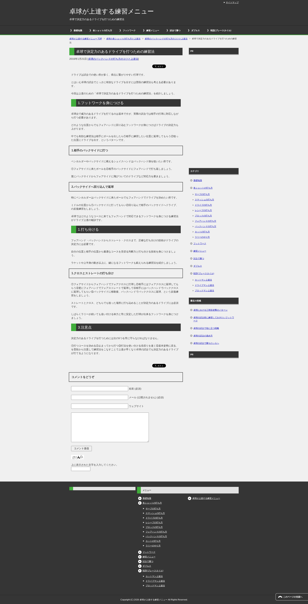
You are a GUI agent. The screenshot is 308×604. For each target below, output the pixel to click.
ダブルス (195, 30)
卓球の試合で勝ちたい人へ (206, 343)
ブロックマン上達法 (204, 290)
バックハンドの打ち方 (205, 226)
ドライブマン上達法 (204, 285)
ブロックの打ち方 (203, 215)
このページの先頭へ (292, 597)
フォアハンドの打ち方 (205, 221)
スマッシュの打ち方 (204, 199)
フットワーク (129, 30)
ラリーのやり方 (202, 237)
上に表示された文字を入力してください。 (95, 464)
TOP (85, 38)
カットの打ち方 (202, 232)
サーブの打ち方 (202, 194)
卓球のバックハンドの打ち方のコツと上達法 (113, 58)
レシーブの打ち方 (203, 210)
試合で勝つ (175, 30)
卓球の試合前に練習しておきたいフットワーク (213, 319)
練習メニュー (152, 30)
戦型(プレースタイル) (221, 30)
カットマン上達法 (203, 280)
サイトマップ (232, 2)
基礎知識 (78, 30)
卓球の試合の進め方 (203, 335)
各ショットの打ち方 (102, 30)
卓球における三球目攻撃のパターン (210, 310)
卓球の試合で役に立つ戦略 (206, 328)
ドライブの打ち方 (203, 205)
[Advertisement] (214, 110)
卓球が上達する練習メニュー (111, 11)
